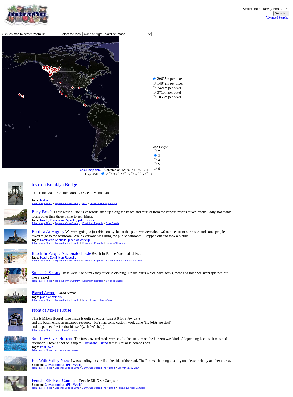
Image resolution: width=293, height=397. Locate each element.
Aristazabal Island (95, 343)
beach (44, 220)
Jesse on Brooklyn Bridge (103, 203)
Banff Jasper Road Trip (94, 368)
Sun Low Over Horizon (67, 350)
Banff (112, 368)
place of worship (79, 240)
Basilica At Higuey (115, 243)
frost (43, 347)
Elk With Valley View (128, 368)
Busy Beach (112, 223)
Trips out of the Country (67, 203)
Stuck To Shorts (114, 280)
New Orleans (89, 300)
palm (81, 220)
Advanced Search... (277, 17)
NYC (84, 203)
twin (50, 347)
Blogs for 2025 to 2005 (67, 368)
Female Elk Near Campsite (132, 387)
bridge (44, 200)
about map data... (91, 170)
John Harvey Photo (42, 203)
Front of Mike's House (66, 330)
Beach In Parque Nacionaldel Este (124, 260)
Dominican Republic (63, 220)
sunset (90, 220)
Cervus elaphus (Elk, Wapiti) (63, 365)
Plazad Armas (106, 300)
